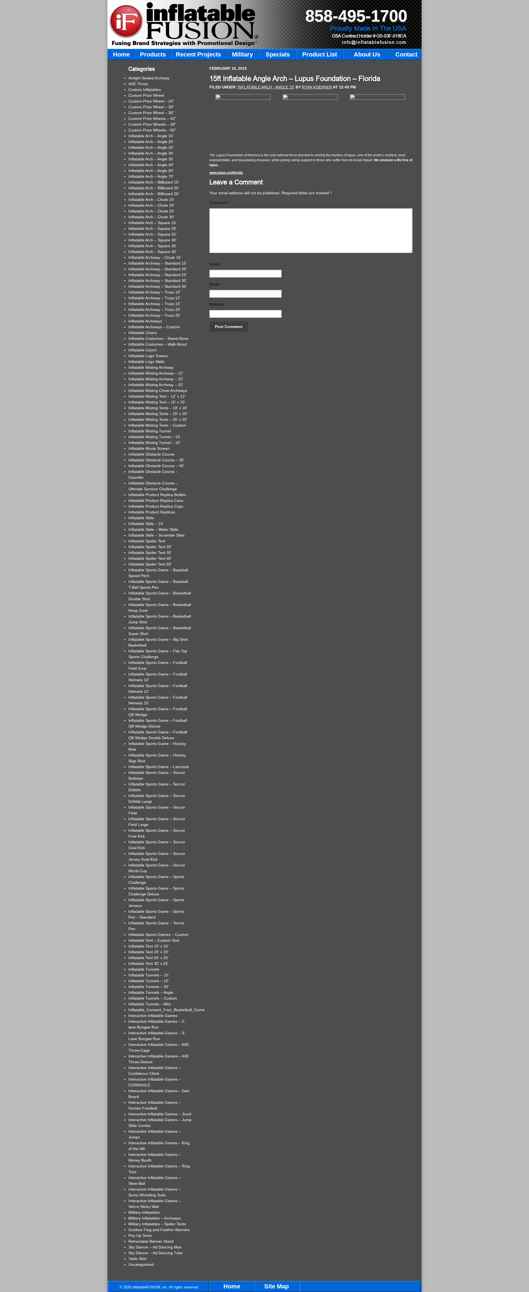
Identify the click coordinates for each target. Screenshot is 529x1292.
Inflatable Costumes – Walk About (157, 344)
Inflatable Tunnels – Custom (152, 998)
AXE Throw (138, 84)
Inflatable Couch (142, 350)
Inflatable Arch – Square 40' (152, 251)
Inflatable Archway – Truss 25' (154, 315)
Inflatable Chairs (142, 332)
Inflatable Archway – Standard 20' (157, 269)
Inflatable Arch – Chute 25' (151, 211)
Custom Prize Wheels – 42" (152, 118)
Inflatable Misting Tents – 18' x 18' (157, 408)
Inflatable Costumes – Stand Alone (158, 338)
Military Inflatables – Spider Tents (157, 1224)
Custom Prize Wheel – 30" (151, 107)
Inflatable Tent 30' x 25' (148, 963)
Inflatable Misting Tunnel (149, 431)
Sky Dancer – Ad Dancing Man (155, 1247)
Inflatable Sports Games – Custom (158, 934)
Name (214, 264)
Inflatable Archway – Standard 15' (157, 263)
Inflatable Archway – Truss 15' (154, 304)
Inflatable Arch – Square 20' (152, 228)
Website (216, 304)
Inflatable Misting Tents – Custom (157, 425)
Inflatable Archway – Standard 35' (157, 286)
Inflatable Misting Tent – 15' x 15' (156, 402)
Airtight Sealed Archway (148, 78)
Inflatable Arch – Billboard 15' (153, 182)
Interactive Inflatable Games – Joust (159, 1114)
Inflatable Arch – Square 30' (152, 240)
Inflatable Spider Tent (146, 541)
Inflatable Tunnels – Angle (150, 992)
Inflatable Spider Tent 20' (150, 547)
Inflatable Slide (141, 518)
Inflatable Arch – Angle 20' (151, 141)
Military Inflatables (144, 1212)
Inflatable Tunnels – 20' (148, 986)
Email (214, 284)
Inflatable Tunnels (143, 969)
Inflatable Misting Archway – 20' (155, 385)
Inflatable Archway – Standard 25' (157, 275)
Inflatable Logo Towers (148, 356)
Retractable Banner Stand (151, 1241)
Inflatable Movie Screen (148, 448)
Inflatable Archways (145, 321)
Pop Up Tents (140, 1235)
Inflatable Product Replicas (151, 512)
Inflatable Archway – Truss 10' (154, 292)
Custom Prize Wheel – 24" (151, 101)
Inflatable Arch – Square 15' (152, 222)
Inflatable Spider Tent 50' (150, 564)
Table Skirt (137, 1258)
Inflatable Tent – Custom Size (153, 940)
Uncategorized (141, 1264)
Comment (219, 202)
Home (231, 1286)
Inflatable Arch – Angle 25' (151, 147)
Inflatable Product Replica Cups (155, 506)
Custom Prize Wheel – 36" (151, 113)
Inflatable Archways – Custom (154, 327)
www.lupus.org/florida (226, 173)
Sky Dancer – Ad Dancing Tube (155, 1253)
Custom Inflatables (144, 89)
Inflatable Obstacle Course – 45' (156, 466)
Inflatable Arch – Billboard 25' (153, 194)
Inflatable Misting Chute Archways (157, 390)
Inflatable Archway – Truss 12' (154, 298)
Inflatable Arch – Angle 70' (151, 176)
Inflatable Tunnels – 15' (148, 981)
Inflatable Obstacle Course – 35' (156, 460)
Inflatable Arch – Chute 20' (151, 205)
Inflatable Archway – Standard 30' (157, 280)
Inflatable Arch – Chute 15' (151, 199)
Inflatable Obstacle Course (151, 454)
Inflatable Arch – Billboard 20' (153, 188)
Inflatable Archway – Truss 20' (154, 309)
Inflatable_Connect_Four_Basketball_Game (166, 1010)
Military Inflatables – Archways (154, 1218)
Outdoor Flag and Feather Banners (159, 1230)
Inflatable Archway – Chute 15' (154, 257)
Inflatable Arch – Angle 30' (151, 153)
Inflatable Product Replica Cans (155, 500)
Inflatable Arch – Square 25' (152, 234)
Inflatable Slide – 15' (146, 523)
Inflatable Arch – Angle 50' (151, 170)
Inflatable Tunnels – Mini (149, 1004)
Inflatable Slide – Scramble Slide (156, 535)
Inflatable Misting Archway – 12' (155, 373)
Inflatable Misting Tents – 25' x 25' (157, 419)
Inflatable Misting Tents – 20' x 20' (157, 413)
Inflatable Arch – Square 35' (152, 246)
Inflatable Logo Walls (146, 361)
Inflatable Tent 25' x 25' (148, 957)
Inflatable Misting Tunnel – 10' (154, 437)
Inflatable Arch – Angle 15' (151, 136)
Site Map (276, 1286)
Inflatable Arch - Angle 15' (266, 87)
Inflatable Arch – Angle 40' (151, 165)
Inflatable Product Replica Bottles (157, 494)
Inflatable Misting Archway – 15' (155, 379)
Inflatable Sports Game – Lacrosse (158, 767)
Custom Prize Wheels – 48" (152, 124)
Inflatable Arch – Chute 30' (151, 217)
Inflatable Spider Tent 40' (150, 558)
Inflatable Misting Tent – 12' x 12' (156, 396)
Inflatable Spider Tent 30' (150, 552)
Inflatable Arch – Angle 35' (151, 159)
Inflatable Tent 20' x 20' (148, 952)
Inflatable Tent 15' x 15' (148, 946)
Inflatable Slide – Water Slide (153, 529)
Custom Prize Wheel (146, 95)
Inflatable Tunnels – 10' (148, 975)
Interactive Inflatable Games (152, 1015)
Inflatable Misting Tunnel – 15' (154, 442)
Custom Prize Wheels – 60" (152, 130)
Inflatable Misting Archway (151, 367)
